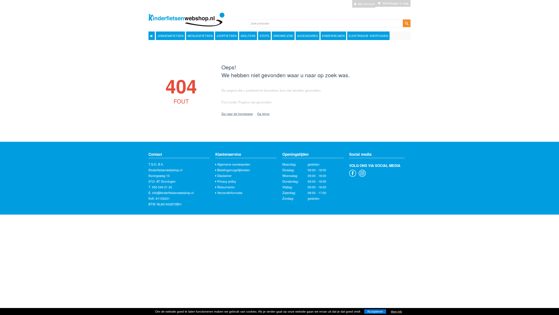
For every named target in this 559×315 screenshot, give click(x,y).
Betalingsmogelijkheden (233, 170)
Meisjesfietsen (200, 36)
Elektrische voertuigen (368, 36)
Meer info (396, 311)
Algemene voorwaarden (233, 164)
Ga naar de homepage (237, 114)
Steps (264, 36)
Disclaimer (224, 175)
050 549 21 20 (162, 187)
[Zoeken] (407, 23)
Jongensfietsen (170, 36)
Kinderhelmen (333, 36)
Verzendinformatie (229, 193)
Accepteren (375, 311)
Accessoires (307, 36)
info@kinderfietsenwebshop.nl (173, 193)
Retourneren (225, 187)
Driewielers (283, 36)
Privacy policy (226, 181)
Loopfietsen (226, 36)
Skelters (248, 36)
